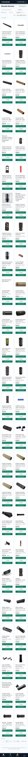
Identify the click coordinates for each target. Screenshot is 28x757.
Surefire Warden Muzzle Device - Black (7, 320)
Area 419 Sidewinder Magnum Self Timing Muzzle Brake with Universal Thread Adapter (21, 636)
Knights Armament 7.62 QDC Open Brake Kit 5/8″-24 (7, 233)
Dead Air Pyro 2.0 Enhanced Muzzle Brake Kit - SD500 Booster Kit (6, 205)
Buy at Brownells (21, 586)
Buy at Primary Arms (7, 39)
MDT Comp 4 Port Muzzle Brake (6, 349)
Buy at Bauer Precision (21, 68)
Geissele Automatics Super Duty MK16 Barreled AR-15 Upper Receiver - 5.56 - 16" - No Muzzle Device (7, 32)
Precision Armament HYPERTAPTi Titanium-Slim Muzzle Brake (20, 377)
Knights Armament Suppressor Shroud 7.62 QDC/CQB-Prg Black (20, 493)
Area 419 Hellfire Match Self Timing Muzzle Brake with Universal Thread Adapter (20, 694)
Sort (15, 15)
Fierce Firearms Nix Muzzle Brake (20, 665)
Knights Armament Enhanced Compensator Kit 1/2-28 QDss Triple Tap (21, 233)
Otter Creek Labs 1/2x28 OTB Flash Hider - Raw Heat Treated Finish (20, 550)
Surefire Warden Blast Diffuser (6, 291)
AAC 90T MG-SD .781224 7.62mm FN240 (19, 723)
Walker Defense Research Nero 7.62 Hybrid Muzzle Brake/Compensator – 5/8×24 (7, 608)
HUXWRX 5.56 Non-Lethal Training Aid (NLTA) (20, 406)
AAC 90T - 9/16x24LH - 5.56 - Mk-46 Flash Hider (7, 723)
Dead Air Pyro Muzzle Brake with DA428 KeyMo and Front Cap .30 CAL (7, 262)
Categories (23, 6)
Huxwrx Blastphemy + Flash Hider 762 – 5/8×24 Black (21, 320)
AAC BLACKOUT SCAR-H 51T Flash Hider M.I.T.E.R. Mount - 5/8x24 (20, 521)
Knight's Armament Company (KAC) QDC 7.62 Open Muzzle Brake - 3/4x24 (7, 147)
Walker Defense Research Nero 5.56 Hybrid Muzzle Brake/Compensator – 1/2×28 (21, 608)
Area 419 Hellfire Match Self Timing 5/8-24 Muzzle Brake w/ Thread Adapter (7, 665)
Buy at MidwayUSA (7, 270)
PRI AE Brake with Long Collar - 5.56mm (21, 435)
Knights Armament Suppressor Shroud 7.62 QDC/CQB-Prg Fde (20, 464)
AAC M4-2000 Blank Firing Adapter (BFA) (20, 176)
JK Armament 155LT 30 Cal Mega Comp (6, 435)
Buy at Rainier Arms (7, 155)
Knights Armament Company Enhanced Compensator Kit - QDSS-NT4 (20, 61)
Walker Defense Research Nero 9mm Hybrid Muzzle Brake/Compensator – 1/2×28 (7, 579)
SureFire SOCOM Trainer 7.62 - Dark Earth (20, 90)
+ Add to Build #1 (7, 44)
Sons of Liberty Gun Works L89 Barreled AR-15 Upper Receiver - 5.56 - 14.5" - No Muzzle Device (21, 32)
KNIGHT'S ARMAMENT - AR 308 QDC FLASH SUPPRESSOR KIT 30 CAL (20, 579)
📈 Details (7, 42)
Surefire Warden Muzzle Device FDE (20, 291)
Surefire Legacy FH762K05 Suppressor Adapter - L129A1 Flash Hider (7, 636)
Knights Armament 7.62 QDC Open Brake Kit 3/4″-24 (7, 176)
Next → (18, 741)
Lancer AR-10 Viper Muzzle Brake (6, 550)
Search (20, 9)
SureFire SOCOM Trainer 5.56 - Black (6, 118)
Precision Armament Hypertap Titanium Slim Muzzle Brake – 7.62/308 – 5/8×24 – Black (7, 377)
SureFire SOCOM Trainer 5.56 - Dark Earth (20, 118)
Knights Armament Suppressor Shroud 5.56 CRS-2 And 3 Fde (7, 464)
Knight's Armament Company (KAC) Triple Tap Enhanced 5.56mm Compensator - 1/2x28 (21, 205)
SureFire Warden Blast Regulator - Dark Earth (20, 262)
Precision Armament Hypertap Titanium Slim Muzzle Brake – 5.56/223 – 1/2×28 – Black (20, 349)
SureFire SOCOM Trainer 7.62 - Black (6, 90)
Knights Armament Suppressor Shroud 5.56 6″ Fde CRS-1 (6, 493)
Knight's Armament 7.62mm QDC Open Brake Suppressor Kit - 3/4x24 (21, 147)
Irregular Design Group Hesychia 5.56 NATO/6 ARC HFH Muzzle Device (7, 694)
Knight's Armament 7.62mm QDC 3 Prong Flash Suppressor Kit (7, 406)
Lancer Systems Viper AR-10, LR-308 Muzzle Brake (7, 521)
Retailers (20, 12)
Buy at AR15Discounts (7, 183)
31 (14, 741)
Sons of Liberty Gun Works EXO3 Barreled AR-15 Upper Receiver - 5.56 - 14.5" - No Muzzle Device (7, 61)
